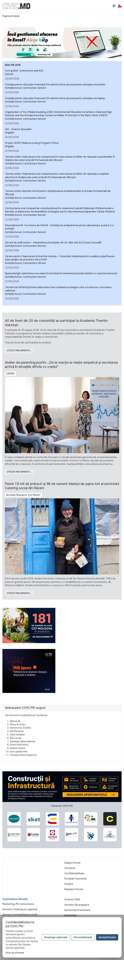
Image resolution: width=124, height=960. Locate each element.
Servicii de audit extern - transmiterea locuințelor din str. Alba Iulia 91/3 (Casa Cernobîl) (53, 242)
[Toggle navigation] (114, 6)
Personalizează (83, 937)
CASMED (10, 373)
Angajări (9, 132)
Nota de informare (15, 952)
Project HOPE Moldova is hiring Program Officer (32, 143)
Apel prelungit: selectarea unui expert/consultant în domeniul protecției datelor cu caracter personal (61, 273)
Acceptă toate (107, 937)
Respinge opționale (55, 937)
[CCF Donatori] (28, 625)
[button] (120, 6)
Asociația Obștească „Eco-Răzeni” (23, 495)
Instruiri (9, 74)
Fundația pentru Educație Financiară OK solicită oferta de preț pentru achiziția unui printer (55, 84)
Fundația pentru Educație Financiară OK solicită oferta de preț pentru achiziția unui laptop (55, 98)
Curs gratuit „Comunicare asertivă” (24, 70)
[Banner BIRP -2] (62, 42)
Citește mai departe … (19, 350)
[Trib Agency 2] (28, 670)
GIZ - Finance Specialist (18, 129)
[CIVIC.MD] (16, 5)
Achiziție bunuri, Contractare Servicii (25, 87)
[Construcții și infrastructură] (62, 786)
